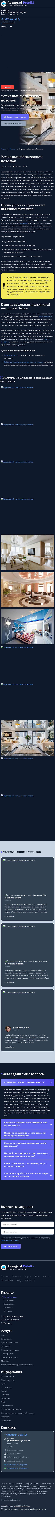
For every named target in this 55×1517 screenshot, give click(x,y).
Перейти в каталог (13, 123)
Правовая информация (11, 1500)
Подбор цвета (7, 1353)
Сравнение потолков (11, 1409)
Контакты (6, 67)
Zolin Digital (22, 1506)
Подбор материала (10, 1350)
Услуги (4, 41)
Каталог (5, 36)
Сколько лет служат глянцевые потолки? (24, 1082)
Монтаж (23, 223)
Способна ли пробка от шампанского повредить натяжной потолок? (26, 1175)
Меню (4, 26)
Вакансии (5, 1416)
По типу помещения (13, 1316)
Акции (4, 1391)
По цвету (8, 1323)
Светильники (7, 1376)
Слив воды (6, 1339)
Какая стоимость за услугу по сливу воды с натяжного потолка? (25, 1164)
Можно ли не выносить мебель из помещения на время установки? (25, 1134)
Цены (3, 46)
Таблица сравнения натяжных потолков (23, 362)
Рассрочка (5, 1346)
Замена (4, 1335)
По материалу (10, 1297)
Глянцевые (9, 1300)
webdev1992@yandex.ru (17, 1457)
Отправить (12, 1246)
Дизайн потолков (9, 1342)
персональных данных (10, 1240)
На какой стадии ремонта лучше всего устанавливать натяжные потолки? (26, 1154)
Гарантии (5, 1398)
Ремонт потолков (9, 1357)
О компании (7, 56)
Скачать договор (15, 1450)
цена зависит (45, 316)
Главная (5, 30)
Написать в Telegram (17, 1464)
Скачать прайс (14, 1453)
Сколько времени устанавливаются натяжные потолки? (25, 1144)
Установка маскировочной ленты (17, 1364)
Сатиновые (9, 1304)
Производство (8, 1380)
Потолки (13, 149)
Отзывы (5, 51)
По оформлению (11, 1319)
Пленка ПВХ (6, 1387)
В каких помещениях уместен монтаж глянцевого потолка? (26, 1124)
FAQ (3, 62)
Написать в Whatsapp (17, 1468)
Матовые (8, 1311)
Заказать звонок (8, 22)
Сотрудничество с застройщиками (18, 1413)
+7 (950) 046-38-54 (10, 19)
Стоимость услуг (12, 355)
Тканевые (8, 1307)
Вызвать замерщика (16, 117)
